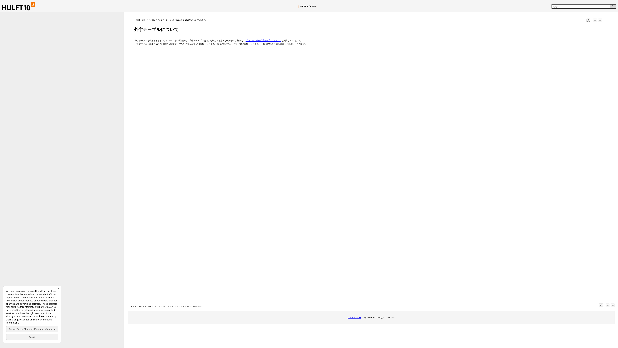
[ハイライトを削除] (588, 20)
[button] (613, 6)
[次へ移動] (600, 20)
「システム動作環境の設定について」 (263, 40)
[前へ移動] (595, 20)
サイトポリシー (354, 317)
